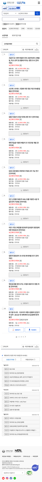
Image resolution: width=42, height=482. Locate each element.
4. (4, 139)
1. (4, 54)
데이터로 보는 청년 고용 (13, 394)
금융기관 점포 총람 (12, 410)
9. (4, 280)
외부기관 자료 (16, 35)
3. (4, 113)
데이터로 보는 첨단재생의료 (14, 373)
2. (4, 85)
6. (4, 195)
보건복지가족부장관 (14, 28)
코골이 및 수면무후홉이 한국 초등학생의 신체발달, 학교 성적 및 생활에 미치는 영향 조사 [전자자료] (24, 61)
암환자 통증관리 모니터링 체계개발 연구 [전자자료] (24, 258)
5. (4, 167)
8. (4, 252)
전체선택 (5, 49)
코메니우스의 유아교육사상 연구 (15, 385)
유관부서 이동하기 (9, 473)
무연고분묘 (30, 28)
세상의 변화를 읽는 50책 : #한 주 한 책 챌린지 (19, 377)
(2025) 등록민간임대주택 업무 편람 (16, 426)
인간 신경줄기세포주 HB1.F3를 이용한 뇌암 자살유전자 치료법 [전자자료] (24, 201)
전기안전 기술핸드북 (12, 406)
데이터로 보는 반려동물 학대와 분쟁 (16, 434)
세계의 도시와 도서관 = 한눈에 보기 (16, 398)
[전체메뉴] (39, 3)
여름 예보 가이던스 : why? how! (15, 402)
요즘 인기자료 (10, 359)
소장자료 (5, 35)
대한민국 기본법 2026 (13, 418)
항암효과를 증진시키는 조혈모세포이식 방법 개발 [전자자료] (24, 286)
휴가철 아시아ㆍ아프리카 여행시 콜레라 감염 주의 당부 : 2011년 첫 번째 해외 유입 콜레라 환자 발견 (24, 316)
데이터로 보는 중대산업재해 (14, 422)
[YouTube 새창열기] (3, 478)
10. (5, 308)
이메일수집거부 (17, 456)
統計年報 (10, 369)
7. (4, 223)
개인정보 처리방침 (6, 456)
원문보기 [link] (25, 80)
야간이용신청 (29, 49)
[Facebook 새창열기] (11, 478)
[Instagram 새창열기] (7, 478)
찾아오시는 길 (26, 456)
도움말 (15, 359)
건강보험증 (37, 28)
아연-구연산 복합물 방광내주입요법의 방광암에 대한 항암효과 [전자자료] (24, 230)
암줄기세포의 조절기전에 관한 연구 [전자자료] (24, 118)
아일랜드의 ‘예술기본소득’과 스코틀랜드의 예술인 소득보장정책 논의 (21, 430)
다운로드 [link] (35, 330)
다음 (25, 336)
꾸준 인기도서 (29, 359)
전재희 (22, 28)
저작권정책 (35, 456)
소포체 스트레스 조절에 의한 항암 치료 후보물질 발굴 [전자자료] (24, 91)
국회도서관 (8, 3)
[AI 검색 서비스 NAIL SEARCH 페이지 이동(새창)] (11, 8)
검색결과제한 (8, 44)
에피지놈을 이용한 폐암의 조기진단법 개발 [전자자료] (24, 145)
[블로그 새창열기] (14, 478)
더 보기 (36, 50)
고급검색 (21, 19)
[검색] (37, 13)
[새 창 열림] (29, 473)
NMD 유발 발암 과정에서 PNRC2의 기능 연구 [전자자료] (23, 173)
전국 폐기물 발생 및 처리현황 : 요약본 (17, 381)
